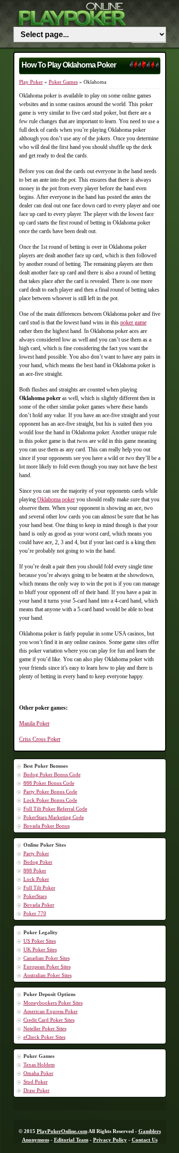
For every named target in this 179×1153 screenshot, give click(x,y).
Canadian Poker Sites (46, 958)
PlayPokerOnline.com (62, 1131)
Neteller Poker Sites (44, 1028)
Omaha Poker (38, 1073)
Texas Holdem (39, 1064)
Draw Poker (36, 1090)
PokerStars (35, 896)
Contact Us (145, 1140)
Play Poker (31, 82)
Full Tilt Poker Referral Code (55, 808)
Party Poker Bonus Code (50, 791)
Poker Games (63, 82)
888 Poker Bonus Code (48, 783)
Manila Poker (34, 723)
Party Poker (36, 853)
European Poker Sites (47, 966)
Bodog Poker (38, 862)
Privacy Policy (110, 1140)
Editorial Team (71, 1140)
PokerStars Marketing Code (53, 817)
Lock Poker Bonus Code (50, 800)
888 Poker (34, 870)
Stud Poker (35, 1082)
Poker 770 (34, 913)
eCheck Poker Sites (44, 1037)
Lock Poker (36, 879)
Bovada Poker (38, 905)
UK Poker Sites (40, 949)
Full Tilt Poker (39, 887)
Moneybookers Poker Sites (53, 1003)
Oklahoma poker (56, 499)
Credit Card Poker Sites (48, 1020)
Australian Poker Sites (47, 975)
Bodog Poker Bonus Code (52, 774)
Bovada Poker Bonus (46, 826)
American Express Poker (50, 1011)
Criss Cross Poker (40, 739)
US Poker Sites (39, 941)
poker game (133, 322)
